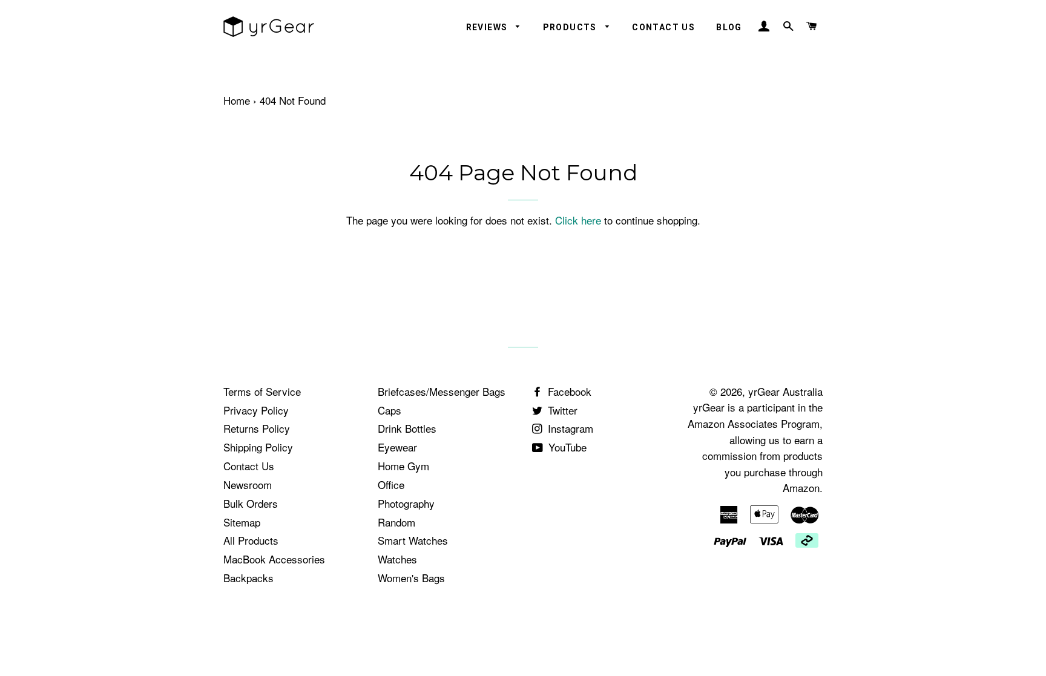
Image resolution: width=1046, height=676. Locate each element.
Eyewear (397, 446)
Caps (389, 410)
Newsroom (247, 484)
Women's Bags (411, 577)
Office (391, 484)
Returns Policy (256, 428)
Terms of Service (262, 391)
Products (571, 27)
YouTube (566, 446)
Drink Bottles (407, 428)
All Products (250, 540)
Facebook (568, 391)
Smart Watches (413, 540)
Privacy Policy (256, 410)
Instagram (569, 428)
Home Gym (403, 465)
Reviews (488, 27)
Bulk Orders (250, 503)
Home (236, 100)
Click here (578, 220)
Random (396, 522)
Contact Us (663, 27)
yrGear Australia (785, 391)
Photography (406, 503)
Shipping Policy (258, 446)
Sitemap (241, 522)
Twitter (561, 410)
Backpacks (248, 577)
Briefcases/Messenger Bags (441, 391)
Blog (729, 27)
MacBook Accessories (274, 558)
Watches (397, 558)
